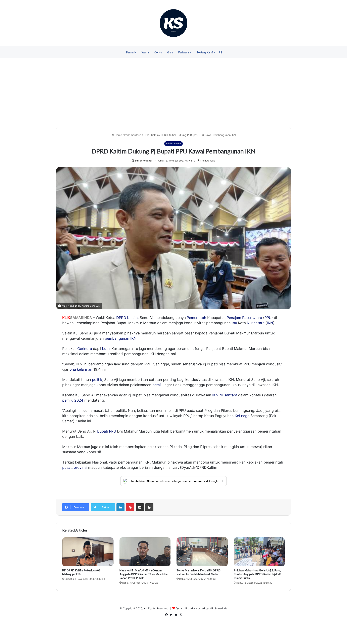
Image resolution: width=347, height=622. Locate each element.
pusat (67, 467)
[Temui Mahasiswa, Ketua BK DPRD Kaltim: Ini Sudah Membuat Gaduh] (202, 551)
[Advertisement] (173, 92)
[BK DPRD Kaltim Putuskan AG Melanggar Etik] (87, 551)
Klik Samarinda (218, 608)
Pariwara (183, 52)
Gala (170, 52)
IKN (270, 323)
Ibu (234, 323)
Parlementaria (132, 135)
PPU (267, 318)
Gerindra (84, 348)
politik (97, 379)
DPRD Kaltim (151, 135)
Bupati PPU (106, 431)
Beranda (131, 52)
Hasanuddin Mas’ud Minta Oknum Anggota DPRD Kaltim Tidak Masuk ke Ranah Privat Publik (143, 574)
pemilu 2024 (72, 400)
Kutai (106, 348)
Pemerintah (196, 318)
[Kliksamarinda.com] (173, 23)
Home (118, 135)
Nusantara (255, 323)
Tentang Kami (205, 52)
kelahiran (84, 369)
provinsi (80, 467)
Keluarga (242, 416)
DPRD (121, 318)
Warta (145, 52)
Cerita (158, 52)
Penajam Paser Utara (244, 318)
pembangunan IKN (121, 338)
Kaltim (132, 318)
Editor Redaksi (143, 160)
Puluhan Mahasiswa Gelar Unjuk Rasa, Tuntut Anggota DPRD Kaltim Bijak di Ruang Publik (257, 574)
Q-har (179, 608)
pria (72, 369)
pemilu (157, 385)
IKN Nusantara (224, 395)
